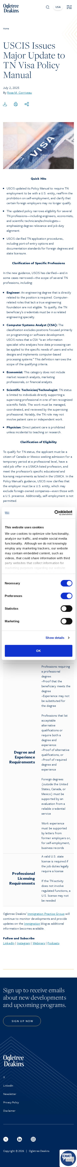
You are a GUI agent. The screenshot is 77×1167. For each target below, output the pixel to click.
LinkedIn (8, 943)
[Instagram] (33, 1139)
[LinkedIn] (19, 1139)
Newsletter (9, 1094)
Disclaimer (9, 1111)
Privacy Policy (11, 1102)
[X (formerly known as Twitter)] (5, 1139)
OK (38, 650)
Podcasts (53, 943)
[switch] (66, 595)
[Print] (16, 104)
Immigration (32, 923)
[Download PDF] (5, 104)
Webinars (39, 943)
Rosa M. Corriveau (19, 92)
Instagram (23, 943)
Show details (55, 637)
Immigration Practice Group (46, 913)
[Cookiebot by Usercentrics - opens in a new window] (54, 513)
